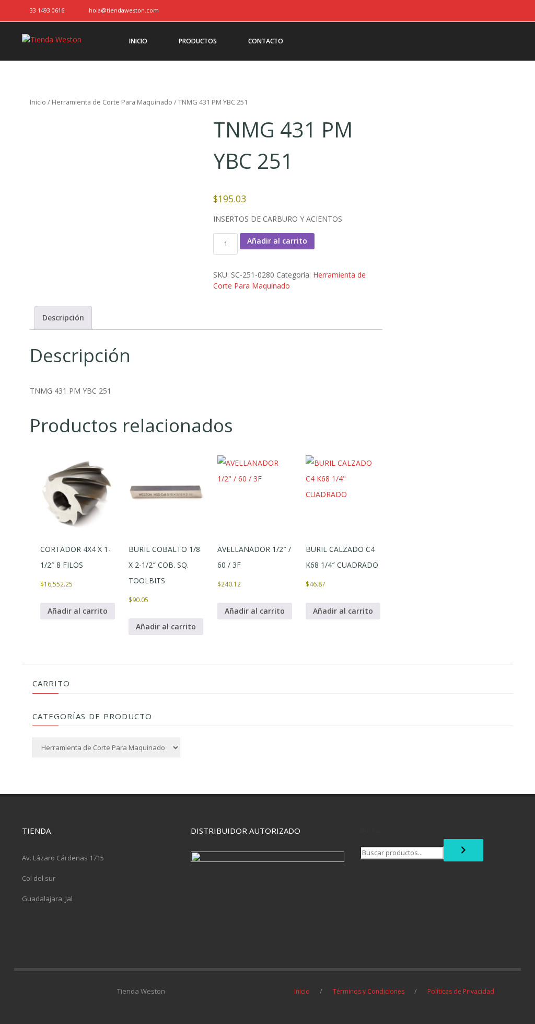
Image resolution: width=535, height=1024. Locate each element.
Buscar (371, 830)
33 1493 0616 (47, 10)
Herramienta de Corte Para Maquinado (112, 102)
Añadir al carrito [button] (78, 611)
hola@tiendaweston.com (124, 10)
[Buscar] (463, 850)
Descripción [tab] (63, 318)
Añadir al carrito (277, 241)
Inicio (38, 102)
